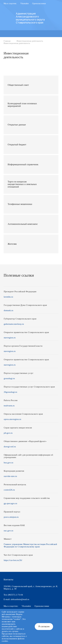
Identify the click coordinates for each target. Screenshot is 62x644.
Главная (7, 41)
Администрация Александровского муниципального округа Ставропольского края (30, 18)
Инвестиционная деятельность (30, 41)
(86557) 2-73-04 (15, 595)
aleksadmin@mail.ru (20, 599)
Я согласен (43, 626)
